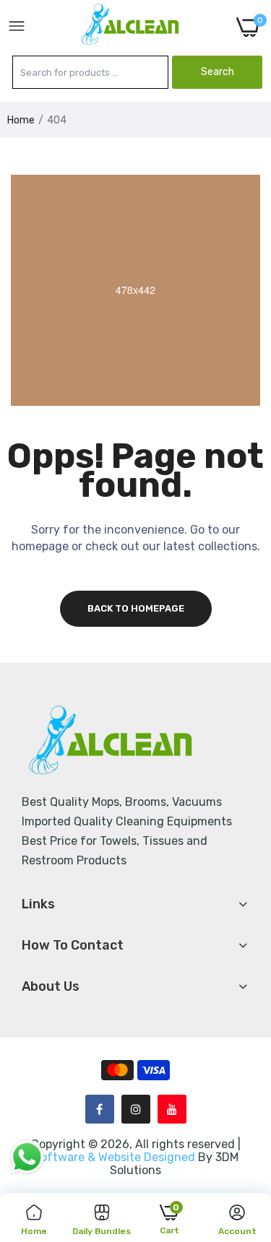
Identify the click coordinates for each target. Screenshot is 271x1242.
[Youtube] (172, 1109)
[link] (242, 1123)
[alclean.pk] (131, 26)
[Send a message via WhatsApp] (27, 1157)
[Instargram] (135, 1109)
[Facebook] (99, 1109)
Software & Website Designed (115, 1157)
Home (21, 120)
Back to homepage (135, 608)
